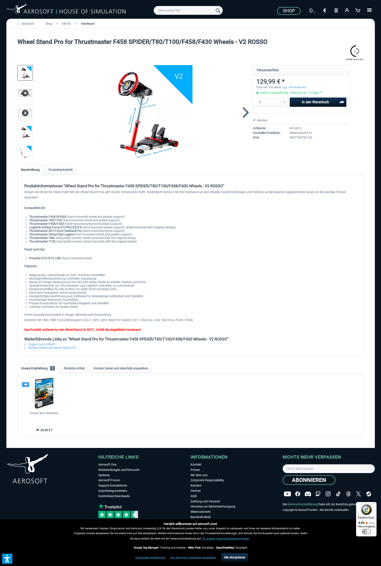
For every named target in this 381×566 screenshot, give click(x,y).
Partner (195, 491)
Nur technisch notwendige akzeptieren (193, 557)
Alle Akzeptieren (234, 557)
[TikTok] (338, 494)
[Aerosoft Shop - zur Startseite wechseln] (65, 9)
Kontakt (196, 464)
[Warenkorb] (358, 10)
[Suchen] (218, 10)
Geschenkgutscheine (112, 491)
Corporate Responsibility (207, 480)
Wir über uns (198, 475)
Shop (289, 10)
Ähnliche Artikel (74, 368)
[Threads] (348, 494)
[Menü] (374, 504)
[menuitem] (188, 10)
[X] (358, 494)
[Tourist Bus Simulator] (44, 393)
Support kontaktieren (112, 485)
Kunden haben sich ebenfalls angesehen (120, 368)
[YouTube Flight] (287, 494)
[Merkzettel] (336, 10)
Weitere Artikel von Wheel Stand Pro (51, 348)
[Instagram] (328, 494)
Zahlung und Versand (205, 501)
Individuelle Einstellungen (150, 557)
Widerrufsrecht (200, 511)
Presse (195, 470)
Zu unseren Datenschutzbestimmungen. (226, 538)
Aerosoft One (107, 464)
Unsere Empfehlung (37, 368)
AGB (193, 496)
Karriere (195, 485)
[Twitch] (318, 494)
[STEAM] (368, 494)
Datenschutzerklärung (303, 504)
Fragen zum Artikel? (41, 344)
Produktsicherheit (61, 169)
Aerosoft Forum (109, 480)
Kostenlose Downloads (114, 496)
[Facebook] (297, 494)
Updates (104, 475)
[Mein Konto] (347, 10)
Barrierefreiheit (200, 517)
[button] (7, 559)
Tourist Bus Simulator (44, 413)
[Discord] (308, 494)
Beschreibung (30, 169)
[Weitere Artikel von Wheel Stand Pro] (355, 53)
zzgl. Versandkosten (294, 87)
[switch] (366, 531)
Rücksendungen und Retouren (119, 470)
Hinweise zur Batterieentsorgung (212, 506)
